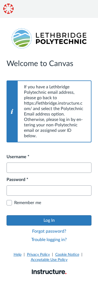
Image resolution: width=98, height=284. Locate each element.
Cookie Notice (67, 255)
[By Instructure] (49, 271)
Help (18, 255)
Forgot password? (49, 231)
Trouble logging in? (49, 240)
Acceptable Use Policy (49, 260)
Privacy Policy (38, 255)
